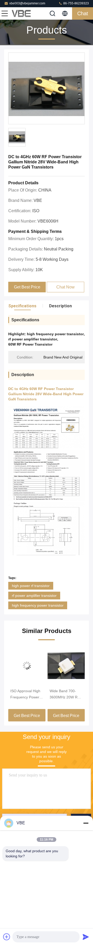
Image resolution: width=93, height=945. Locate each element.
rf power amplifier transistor (34, 595)
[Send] (86, 936)
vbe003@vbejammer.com (27, 3)
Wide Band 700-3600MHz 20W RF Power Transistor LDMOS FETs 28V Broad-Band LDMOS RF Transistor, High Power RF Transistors (65, 694)
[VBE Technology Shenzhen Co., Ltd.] (21, 13)
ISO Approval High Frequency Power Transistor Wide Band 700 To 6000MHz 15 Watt (25, 694)
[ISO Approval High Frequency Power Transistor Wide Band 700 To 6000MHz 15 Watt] (26, 665)
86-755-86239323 (76, 3)
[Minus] (86, 823)
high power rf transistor (31, 586)
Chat (82, 13)
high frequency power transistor (38, 605)
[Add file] (6, 936)
